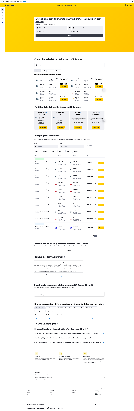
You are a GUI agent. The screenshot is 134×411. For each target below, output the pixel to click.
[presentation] (44, 21)
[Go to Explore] (2, 18)
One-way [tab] (58, 70)
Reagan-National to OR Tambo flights (43, 318)
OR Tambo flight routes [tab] (91, 307)
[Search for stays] (2, 12)
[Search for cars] (2, 15)
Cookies (24, 1)
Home (35, 53)
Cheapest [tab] (38, 70)
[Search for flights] (2, 9)
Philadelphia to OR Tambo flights (65, 318)
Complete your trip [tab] (51, 307)
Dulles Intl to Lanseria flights (87, 318)
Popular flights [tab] (50, 311)
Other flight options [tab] (40, 311)
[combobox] (38, 24)
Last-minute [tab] (50, 70)
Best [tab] (44, 70)
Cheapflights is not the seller (42, 375)
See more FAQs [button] (59, 276)
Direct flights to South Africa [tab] (64, 307)
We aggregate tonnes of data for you (43, 377)
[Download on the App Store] (98, 394)
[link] (43, 127)
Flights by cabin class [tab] (78, 307)
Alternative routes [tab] (40, 307)
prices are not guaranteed (62, 370)
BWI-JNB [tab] (69, 250)
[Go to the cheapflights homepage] (10, 5)
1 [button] (95, 236)
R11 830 (40, 21)
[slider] (105, 147)
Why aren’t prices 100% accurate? (43, 380)
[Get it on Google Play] (98, 391)
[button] (132, 1)
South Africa (40, 53)
